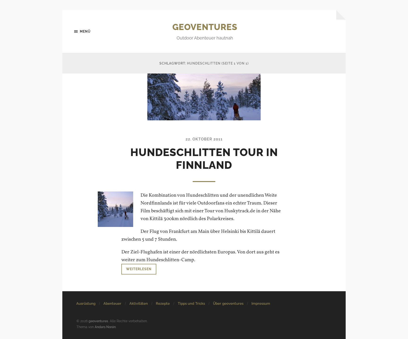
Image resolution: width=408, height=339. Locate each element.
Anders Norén (105, 327)
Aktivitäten (138, 303)
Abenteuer (112, 303)
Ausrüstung (85, 303)
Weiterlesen (139, 269)
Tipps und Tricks (191, 303)
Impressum (260, 303)
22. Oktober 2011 (204, 139)
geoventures (204, 27)
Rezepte (163, 303)
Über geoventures (228, 303)
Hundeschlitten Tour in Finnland (204, 158)
